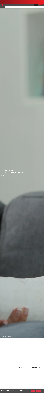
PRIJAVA (42, 7)
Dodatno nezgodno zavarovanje (8, 336)
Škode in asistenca (15, 7)
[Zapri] (43, 391)
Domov (3, 336)
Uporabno (26, 7)
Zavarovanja (8, 7)
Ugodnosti (21, 7)
